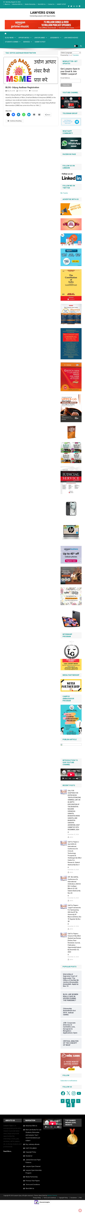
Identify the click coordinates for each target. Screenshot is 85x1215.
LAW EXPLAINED (39, 38)
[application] (71, 775)
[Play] (63, 778)
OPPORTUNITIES (23, 38)
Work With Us (42, 4)
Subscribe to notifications (69, 1080)
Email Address (65, 78)
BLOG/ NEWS (9, 38)
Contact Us (51, 4)
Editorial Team (23, 91)
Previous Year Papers (33, 1180)
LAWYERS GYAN (42, 13)
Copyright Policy (31, 1152)
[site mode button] (76, 46)
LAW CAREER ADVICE (71, 38)
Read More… (7, 1151)
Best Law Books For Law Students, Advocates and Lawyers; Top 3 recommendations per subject (33, 1135)
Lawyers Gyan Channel (33, 1166)
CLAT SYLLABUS (31, 1148)
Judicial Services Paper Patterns (33, 1161)
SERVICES (26, 42)
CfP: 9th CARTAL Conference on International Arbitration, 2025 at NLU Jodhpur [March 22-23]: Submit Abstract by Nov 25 (74, 885)
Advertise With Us (17, 4)
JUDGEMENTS (54, 38)
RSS (80, 1197)
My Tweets (64, 193)
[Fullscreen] (80, 778)
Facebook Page (69, 154)
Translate (75, 55)
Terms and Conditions (33, 1184)
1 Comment (34, 91)
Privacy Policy (37, 1197)
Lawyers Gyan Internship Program (34, 1171)
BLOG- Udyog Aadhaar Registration (22, 87)
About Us (7, 4)
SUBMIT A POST (61, 4)
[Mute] (77, 778)
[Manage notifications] (80, 1210)
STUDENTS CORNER (11, 42)
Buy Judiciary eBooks (32, 1144)
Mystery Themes (52, 1195)
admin (71, 837)
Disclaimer (29, 1156)
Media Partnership (30, 4)
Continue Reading (15, 121)
